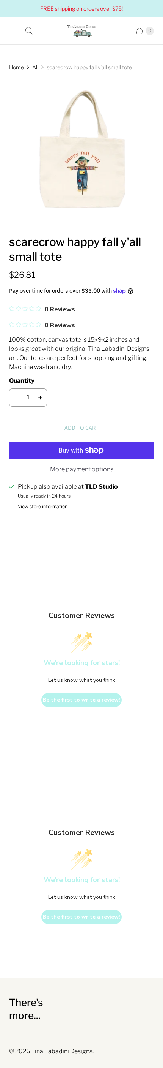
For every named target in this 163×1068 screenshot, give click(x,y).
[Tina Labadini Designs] (81, 30)
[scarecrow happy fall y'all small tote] (81, 152)
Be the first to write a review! (81, 700)
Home (16, 67)
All (35, 67)
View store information (42, 506)
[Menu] (13, 31)
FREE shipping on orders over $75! (81, 8)
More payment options (81, 469)
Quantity (21, 380)
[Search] (28, 31)
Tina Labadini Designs (61, 1051)
